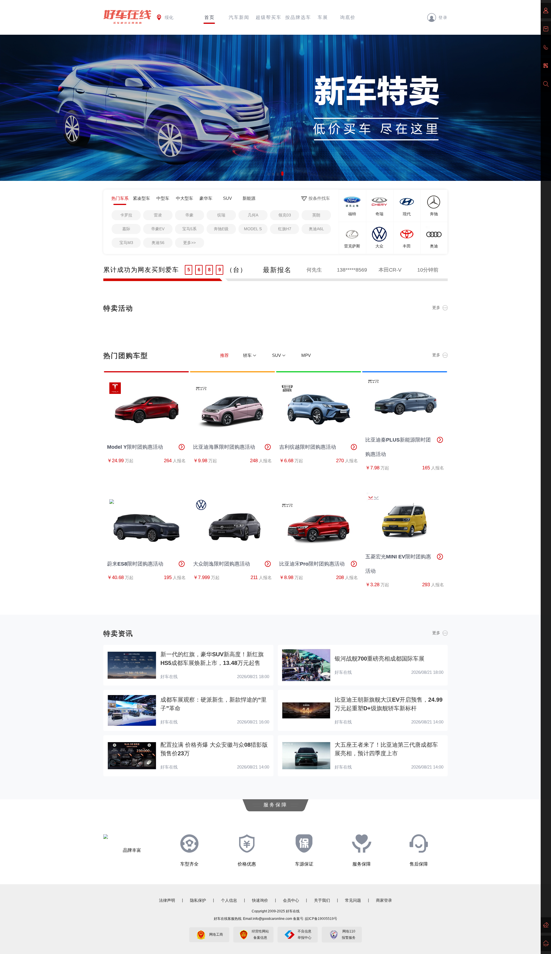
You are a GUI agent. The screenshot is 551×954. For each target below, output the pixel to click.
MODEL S (253, 229)
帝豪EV (157, 229)
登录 (443, 17)
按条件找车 (319, 198)
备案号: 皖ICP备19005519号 (315, 919)
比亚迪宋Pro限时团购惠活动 (312, 564)
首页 (209, 17)
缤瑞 (221, 215)
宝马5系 (189, 229)
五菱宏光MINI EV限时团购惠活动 (398, 564)
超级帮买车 (269, 17)
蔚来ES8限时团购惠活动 (135, 564)
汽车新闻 (239, 17)
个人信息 (229, 900)
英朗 (316, 215)
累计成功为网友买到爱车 (141, 269)
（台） (236, 269)
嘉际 (126, 229)
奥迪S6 (158, 242)
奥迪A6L (316, 229)
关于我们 (322, 900)
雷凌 (158, 215)
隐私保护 (198, 900)
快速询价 (260, 900)
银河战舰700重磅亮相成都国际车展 (379, 658)
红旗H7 (284, 229)
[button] (268, 173)
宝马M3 (126, 242)
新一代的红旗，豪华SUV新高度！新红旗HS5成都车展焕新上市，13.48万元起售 (212, 658)
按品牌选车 (298, 17)
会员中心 (291, 900)
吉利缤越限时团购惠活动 (307, 447)
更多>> (189, 242)
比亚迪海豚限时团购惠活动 (224, 447)
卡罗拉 (126, 215)
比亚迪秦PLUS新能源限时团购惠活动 (398, 447)
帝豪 (189, 215)
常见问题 (353, 900)
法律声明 (167, 900)
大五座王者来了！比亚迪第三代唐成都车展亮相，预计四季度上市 (386, 749)
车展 (323, 17)
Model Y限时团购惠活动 (135, 447)
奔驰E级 (221, 229)
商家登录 (384, 900)
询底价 (348, 17)
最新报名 (277, 270)
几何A (253, 215)
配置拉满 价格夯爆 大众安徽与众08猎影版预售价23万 (214, 749)
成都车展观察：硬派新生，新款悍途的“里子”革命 (213, 703)
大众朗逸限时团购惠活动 (221, 564)
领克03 (284, 215)
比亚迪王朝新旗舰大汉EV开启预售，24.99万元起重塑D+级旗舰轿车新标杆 (389, 703)
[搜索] (546, 84)
